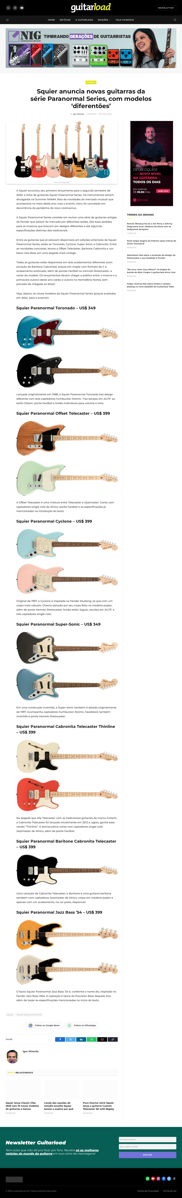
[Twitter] (8, 205)
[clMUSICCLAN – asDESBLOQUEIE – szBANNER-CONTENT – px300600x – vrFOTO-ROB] (151, 205)
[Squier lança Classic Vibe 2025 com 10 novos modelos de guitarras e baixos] (23, 1089)
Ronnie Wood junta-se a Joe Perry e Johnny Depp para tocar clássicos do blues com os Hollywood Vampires (149, 226)
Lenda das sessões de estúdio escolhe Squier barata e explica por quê (58, 1106)
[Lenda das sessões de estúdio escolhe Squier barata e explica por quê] (61, 1089)
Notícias (65, 20)
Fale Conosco (125, 20)
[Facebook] (8, 198)
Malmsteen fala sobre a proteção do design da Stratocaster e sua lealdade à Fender (151, 256)
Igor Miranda (78, 114)
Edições (103, 20)
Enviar (147, 1154)
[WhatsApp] (8, 220)
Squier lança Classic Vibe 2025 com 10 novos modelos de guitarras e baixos (22, 1106)
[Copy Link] (8, 227)
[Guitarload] (91, 8)
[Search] (174, 20)
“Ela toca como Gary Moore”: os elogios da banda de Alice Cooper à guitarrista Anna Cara (151, 271)
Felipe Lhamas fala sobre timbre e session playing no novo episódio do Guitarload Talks (150, 285)
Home (51, 20)
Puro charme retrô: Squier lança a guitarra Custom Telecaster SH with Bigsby (98, 1106)
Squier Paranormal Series (29, 1014)
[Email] (8, 212)
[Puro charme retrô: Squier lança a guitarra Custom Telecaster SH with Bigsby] (100, 1089)
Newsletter (166, 8)
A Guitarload (84, 20)
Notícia (91, 82)
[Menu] (7, 20)
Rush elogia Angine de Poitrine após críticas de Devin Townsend (151, 242)
